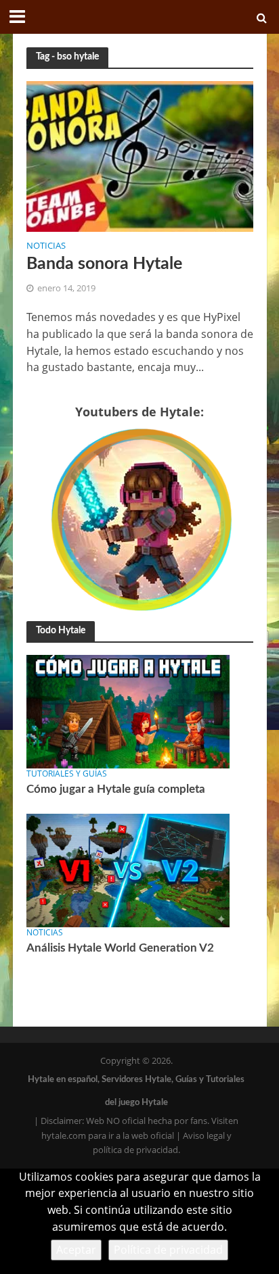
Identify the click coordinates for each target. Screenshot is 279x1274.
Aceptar (76, 1249)
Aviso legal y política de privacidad (162, 1143)
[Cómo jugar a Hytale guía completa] (128, 711)
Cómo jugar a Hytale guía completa (115, 789)
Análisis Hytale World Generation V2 (120, 948)
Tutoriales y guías (66, 773)
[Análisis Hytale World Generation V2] (128, 869)
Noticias (46, 246)
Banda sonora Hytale (104, 263)
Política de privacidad (168, 1249)
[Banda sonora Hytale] (139, 155)
